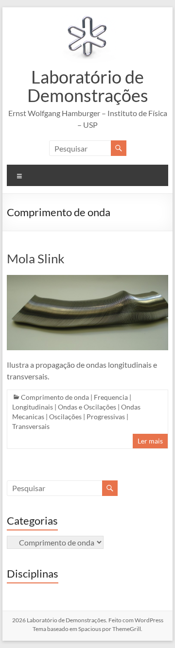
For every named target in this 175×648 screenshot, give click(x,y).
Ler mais (150, 441)
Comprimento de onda (55, 397)
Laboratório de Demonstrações (87, 86)
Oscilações (65, 416)
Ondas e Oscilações (87, 407)
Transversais (31, 426)
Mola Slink (36, 258)
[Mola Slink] (87, 279)
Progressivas (106, 416)
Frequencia (111, 397)
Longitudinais (32, 407)
